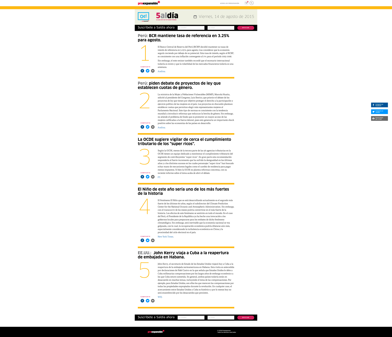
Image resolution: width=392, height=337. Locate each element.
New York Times (165, 236)
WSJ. (160, 296)
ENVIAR (245, 27)
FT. (159, 177)
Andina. (162, 71)
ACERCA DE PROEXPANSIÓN (229, 3)
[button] (153, 71)
